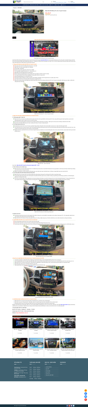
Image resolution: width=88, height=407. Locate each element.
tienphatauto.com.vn (22, 377)
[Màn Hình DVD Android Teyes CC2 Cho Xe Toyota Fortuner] (51, 323)
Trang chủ (27, 4)
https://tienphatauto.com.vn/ (22, 312)
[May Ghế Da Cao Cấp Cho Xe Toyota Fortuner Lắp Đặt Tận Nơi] (20, 343)
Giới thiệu (57, 4)
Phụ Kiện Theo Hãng (44, 4)
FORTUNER (20, 7)
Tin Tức (52, 4)
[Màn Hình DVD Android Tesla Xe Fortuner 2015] (67, 323)
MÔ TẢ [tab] (14, 37)
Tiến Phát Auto (17, 367)
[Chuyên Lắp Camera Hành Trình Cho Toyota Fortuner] (36, 343)
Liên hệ (63, 4)
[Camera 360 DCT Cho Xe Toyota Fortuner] (36, 323)
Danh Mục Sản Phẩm (34, 4)
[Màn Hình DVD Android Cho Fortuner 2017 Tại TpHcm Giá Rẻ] (51, 343)
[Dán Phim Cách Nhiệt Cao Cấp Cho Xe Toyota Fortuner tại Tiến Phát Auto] (67, 343)
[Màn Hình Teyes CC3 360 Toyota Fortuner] (20, 323)
